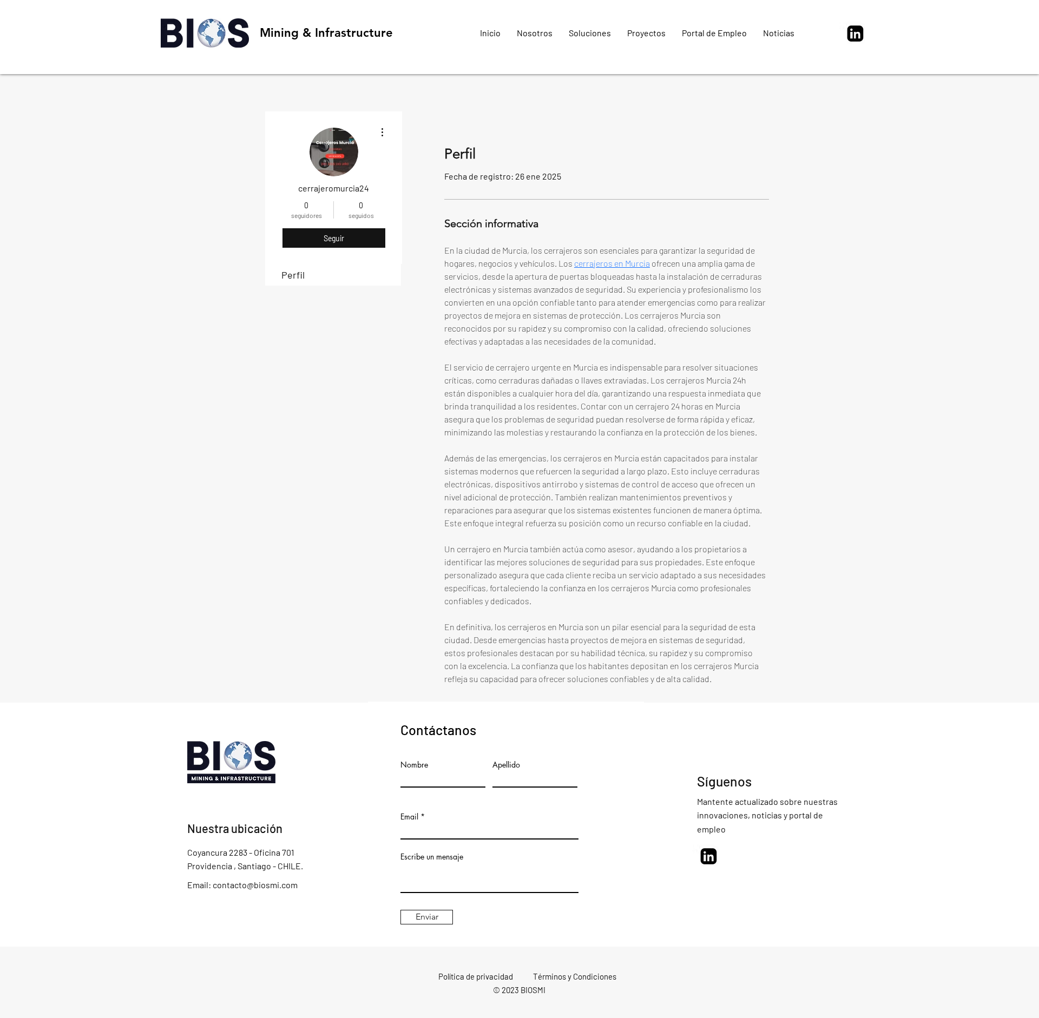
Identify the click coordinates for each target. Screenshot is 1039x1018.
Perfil (293, 275)
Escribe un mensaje (431, 857)
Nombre (414, 765)
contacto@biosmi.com (255, 885)
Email (409, 817)
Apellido (506, 765)
